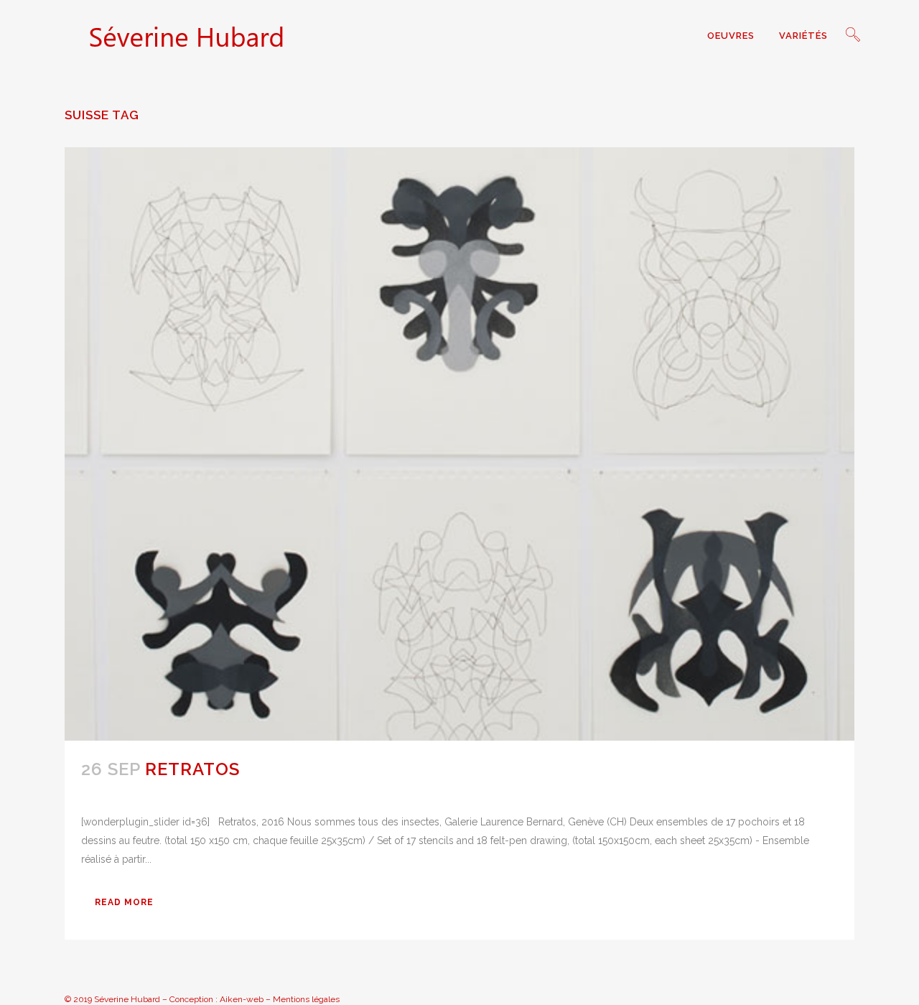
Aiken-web (241, 999)
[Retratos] (459, 444)
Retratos (192, 769)
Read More (124, 902)
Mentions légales (306, 999)
